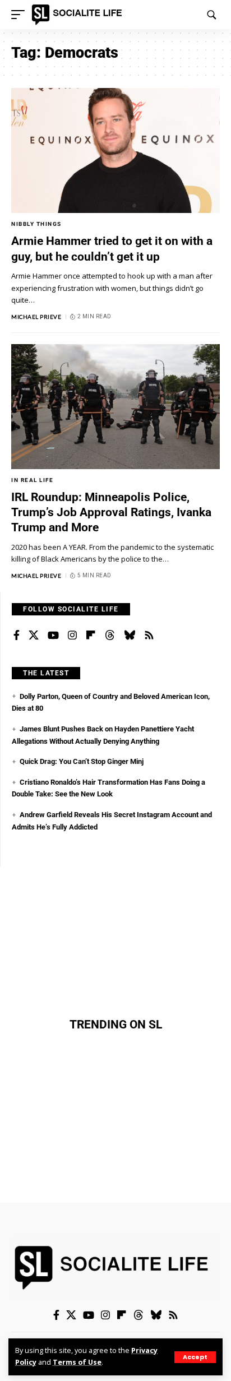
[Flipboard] (91, 636)
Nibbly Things (36, 224)
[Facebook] (16, 636)
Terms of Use (77, 1362)
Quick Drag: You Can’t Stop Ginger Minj (82, 761)
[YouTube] (53, 636)
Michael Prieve (36, 316)
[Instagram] (72, 636)
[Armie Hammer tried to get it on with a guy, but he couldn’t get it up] (115, 150)
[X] (33, 636)
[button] (195, 1357)
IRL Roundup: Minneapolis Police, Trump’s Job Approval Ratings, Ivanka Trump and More (111, 512)
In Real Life (32, 480)
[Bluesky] (129, 636)
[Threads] (110, 636)
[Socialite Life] (78, 14)
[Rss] (149, 636)
